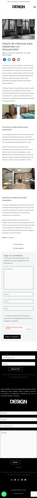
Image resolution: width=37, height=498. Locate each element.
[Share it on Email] (18, 60)
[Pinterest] (22, 480)
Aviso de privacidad (18, 493)
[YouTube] (25, 480)
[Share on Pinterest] (13, 60)
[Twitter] (15, 480)
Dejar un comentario (8, 53)
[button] (4, 494)
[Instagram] (18, 480)
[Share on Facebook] (4, 60)
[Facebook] (11, 480)
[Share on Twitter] (9, 60)
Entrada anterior (18, 244)
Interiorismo (19, 53)
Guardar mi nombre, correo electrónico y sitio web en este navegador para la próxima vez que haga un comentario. (18, 318)
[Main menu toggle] (34, 7)
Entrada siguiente (18, 248)
